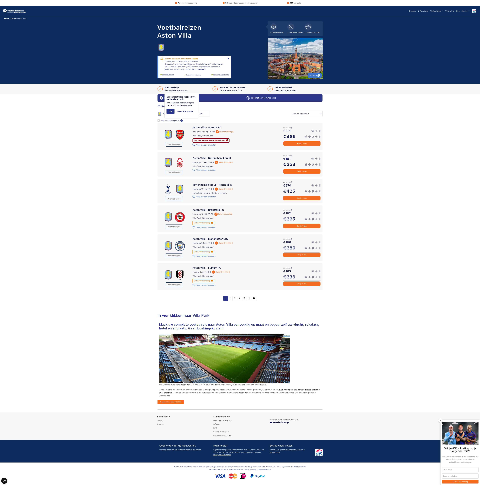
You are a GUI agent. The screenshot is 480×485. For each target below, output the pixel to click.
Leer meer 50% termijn (222, 420)
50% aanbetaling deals (170, 120)
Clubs (13, 18)
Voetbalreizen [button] (436, 11)
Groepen (412, 11)
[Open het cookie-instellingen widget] (4, 480)
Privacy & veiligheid (221, 431)
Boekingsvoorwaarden (222, 435)
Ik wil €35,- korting (460, 482)
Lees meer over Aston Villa (171, 402)
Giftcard (216, 424)
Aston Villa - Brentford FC (208, 210)
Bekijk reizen (302, 143)
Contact (160, 420)
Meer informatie (185, 111)
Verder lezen (275, 452)
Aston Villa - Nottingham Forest (211, 158)
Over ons (160, 424)
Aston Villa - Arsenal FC (207, 127)
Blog (458, 11)
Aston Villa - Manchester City (210, 239)
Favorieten (424, 11)
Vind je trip (449, 11)
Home (6, 18)
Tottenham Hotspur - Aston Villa (212, 184)
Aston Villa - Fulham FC (206, 267)
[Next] (249, 298)
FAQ (215, 428)
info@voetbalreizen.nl (222, 454)
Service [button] (465, 11)
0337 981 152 (224, 469)
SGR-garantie (295, 2)
